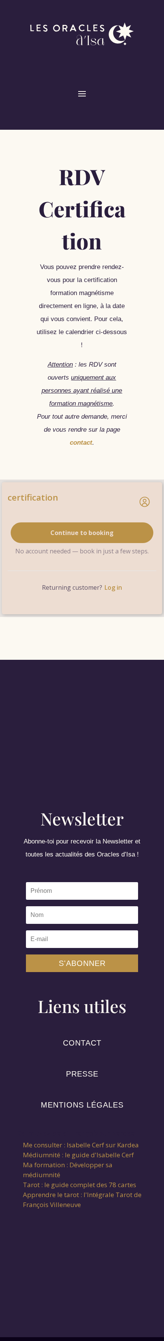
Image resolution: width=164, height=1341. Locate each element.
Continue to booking (82, 533)
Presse (82, 1074)
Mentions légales (82, 1105)
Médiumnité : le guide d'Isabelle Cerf (78, 1154)
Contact (82, 1043)
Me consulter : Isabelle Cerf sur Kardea (81, 1144)
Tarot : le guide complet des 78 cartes (79, 1184)
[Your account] (144, 501)
